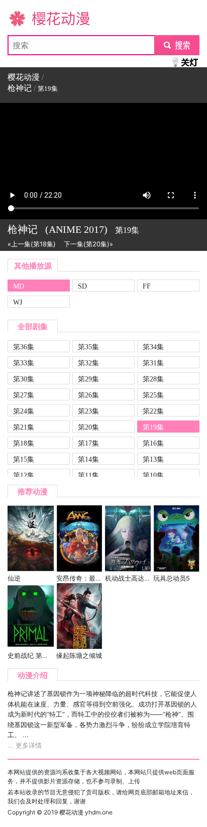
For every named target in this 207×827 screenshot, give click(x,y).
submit (177, 45)
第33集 (23, 363)
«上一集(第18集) (32, 244)
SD (82, 286)
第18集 (23, 443)
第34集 (153, 347)
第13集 (153, 459)
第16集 (153, 443)
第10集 (153, 475)
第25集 (153, 395)
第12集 (23, 475)
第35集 (88, 347)
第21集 (23, 427)
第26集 (88, 395)
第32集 (88, 363)
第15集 (23, 459)
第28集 (153, 379)
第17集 (88, 443)
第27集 (23, 395)
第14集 (88, 459)
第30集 (23, 379)
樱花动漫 (24, 18)
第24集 (23, 411)
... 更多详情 (25, 745)
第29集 (88, 379)
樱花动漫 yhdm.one (86, 812)
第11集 (88, 475)
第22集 (153, 411)
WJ (17, 302)
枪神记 (20, 88)
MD (18, 286)
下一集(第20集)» (88, 244)
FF (147, 286)
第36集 (23, 347)
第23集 (88, 411)
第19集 (153, 427)
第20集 (88, 427)
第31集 (153, 363)
